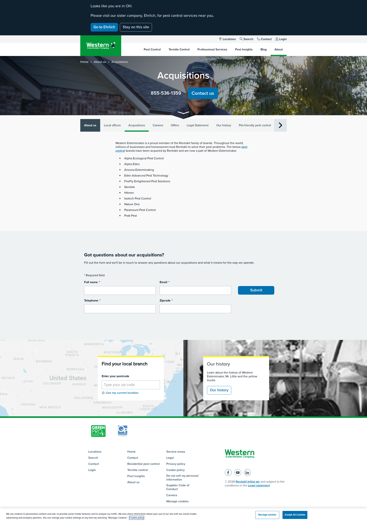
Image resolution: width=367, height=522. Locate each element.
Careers (158, 125)
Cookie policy (175, 470)
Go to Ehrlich (104, 27)
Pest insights (136, 476)
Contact (266, 39)
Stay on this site (136, 27)
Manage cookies (177, 501)
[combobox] (131, 384)
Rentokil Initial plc (248, 482)
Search (248, 39)
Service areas (175, 452)
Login (283, 39)
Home (84, 62)
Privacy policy (175, 464)
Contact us (203, 93)
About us (100, 62)
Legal (170, 458)
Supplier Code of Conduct (177, 487)
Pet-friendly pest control (255, 125)
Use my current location (122, 393)
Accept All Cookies (295, 514)
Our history (223, 125)
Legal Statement (198, 125)
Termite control (137, 470)
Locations (229, 39)
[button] (183, 113)
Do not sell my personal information (182, 477)
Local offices (112, 125)
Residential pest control (143, 464)
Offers (175, 125)
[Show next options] (280, 125)
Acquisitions (136, 125)
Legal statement (259, 485)
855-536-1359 (166, 93)
